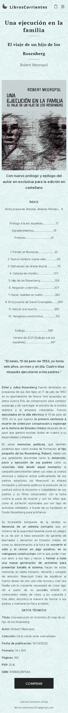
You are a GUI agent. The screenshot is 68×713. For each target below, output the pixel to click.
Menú (62, 6)
